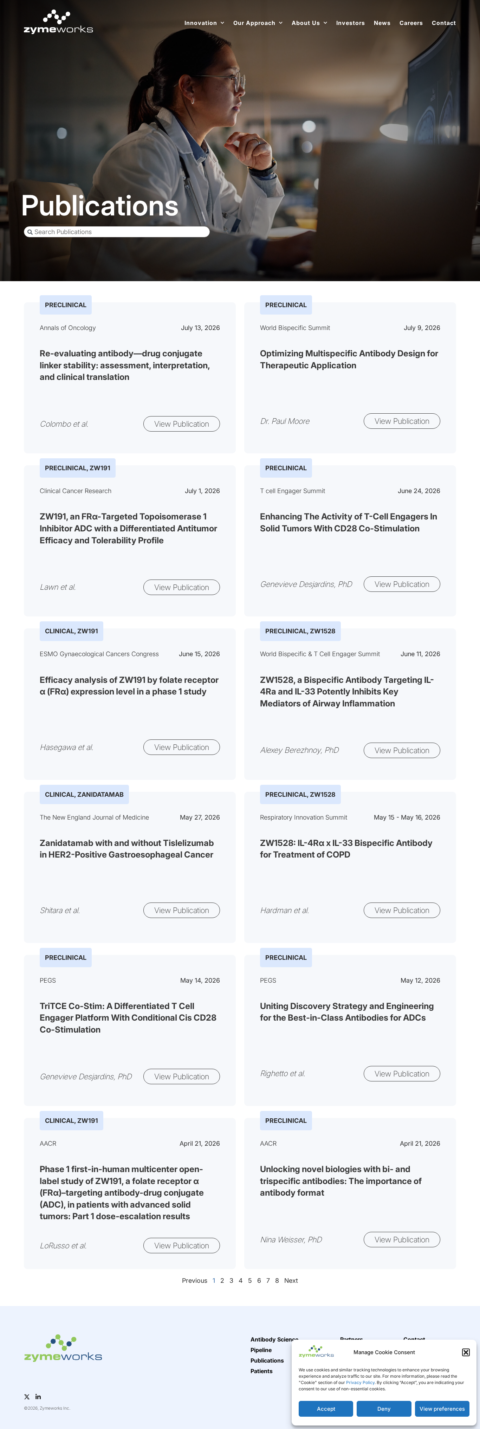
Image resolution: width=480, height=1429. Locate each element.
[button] (465, 1352)
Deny (384, 1408)
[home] (58, 21)
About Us (306, 22)
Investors (350, 22)
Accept (326, 1408)
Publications (267, 1360)
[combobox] (117, 231)
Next (291, 1280)
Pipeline (261, 1349)
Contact (444, 22)
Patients (262, 1371)
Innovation (200, 22)
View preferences (442, 1408)
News (382, 22)
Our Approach (254, 22)
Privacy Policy (360, 1382)
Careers (411, 22)
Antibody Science (274, 1339)
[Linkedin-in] (38, 1397)
